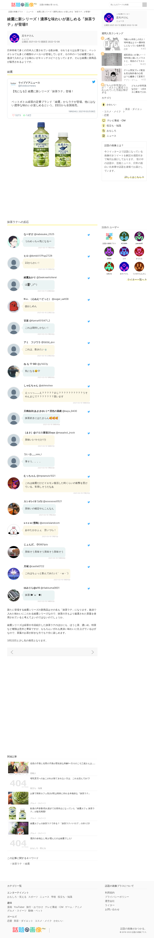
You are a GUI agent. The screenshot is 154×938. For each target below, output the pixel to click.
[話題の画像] (22, 4)
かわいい (111, 104)
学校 (53, 896)
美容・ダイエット (132, 110)
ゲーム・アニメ (73, 906)
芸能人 (33, 773)
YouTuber (19, 906)
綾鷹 (27, 863)
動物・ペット (35, 910)
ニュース (128, 64)
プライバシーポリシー (117, 896)
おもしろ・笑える (38, 848)
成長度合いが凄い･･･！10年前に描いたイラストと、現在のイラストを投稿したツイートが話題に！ (135, 60)
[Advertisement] (52, 195)
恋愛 (126, 49)
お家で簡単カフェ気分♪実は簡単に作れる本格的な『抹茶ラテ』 (60, 793)
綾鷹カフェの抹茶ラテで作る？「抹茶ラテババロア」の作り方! (60, 823)
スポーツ (33, 896)
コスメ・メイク (112, 111)
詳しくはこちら (133, 177)
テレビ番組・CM (116, 120)
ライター (110, 905)
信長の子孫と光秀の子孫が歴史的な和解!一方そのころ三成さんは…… (62, 763)
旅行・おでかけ (34, 906)
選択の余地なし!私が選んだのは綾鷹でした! (50, 838)
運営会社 (110, 900)
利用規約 (110, 892)
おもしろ (111, 130)
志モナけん (28, 35)
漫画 (9, 906)
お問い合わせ (112, 909)
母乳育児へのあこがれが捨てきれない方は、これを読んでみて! (60, 778)
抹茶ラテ (17, 863)
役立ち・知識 (36, 788)
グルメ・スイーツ (38, 803)
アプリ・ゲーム (130, 80)
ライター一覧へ (135, 279)
